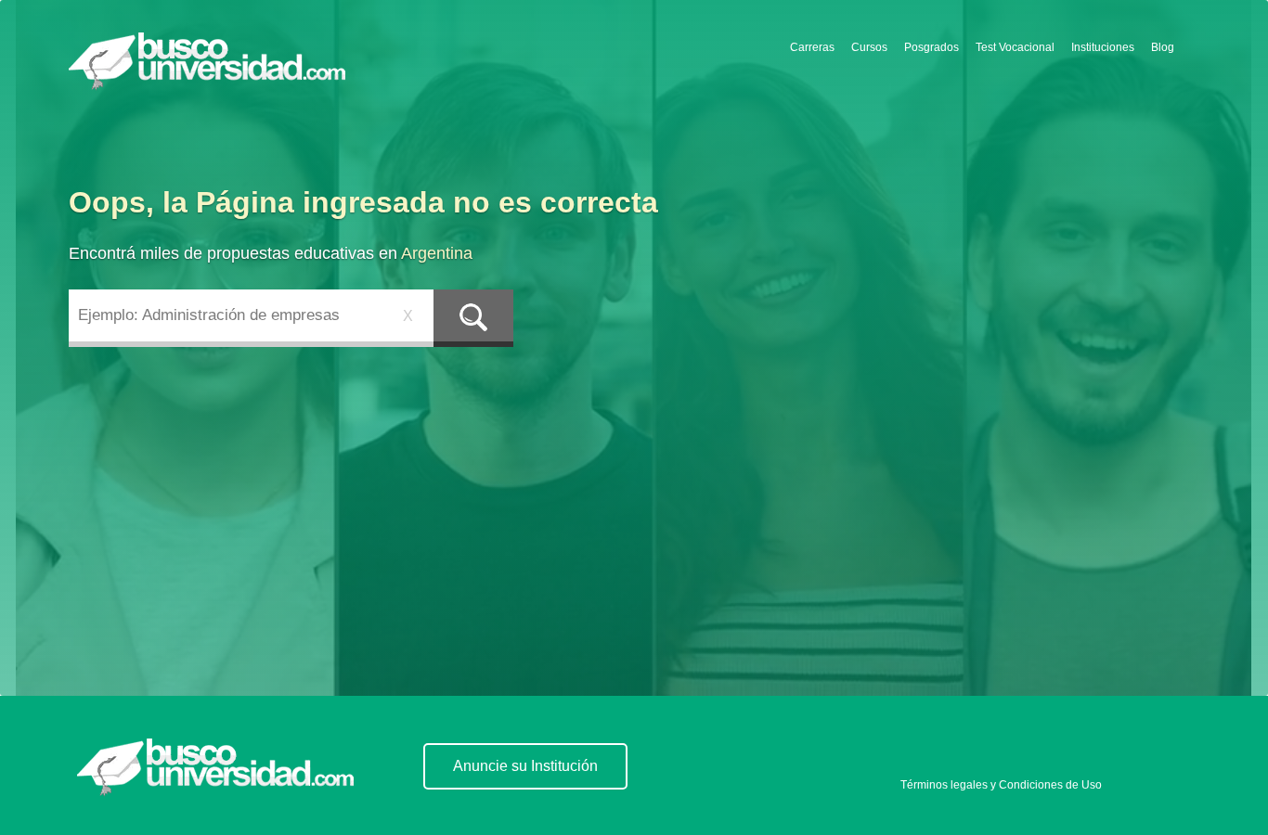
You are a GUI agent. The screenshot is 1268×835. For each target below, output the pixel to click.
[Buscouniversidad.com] (211, 65)
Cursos (869, 47)
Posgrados (931, 47)
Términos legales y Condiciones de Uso (1001, 784)
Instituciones (1102, 47)
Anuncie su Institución (525, 766)
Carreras (812, 47)
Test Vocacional (1015, 47)
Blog (1162, 47)
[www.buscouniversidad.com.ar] (215, 768)
